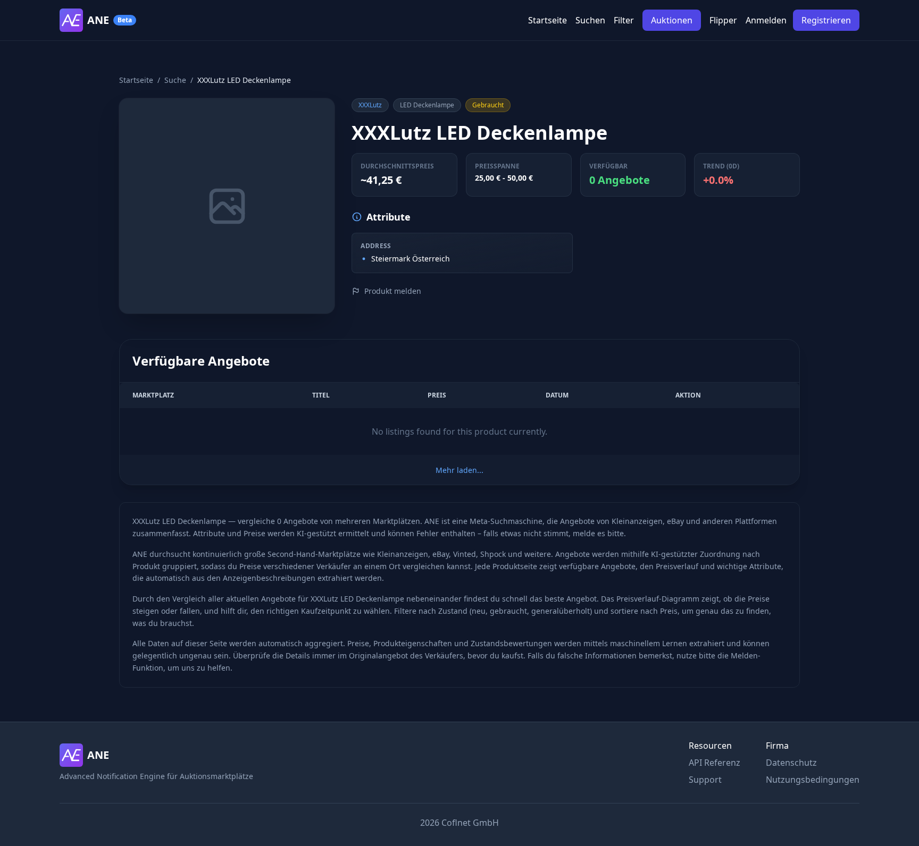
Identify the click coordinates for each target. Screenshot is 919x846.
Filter (624, 20)
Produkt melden (392, 291)
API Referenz (714, 762)
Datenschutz (791, 762)
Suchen (590, 20)
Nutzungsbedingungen (812, 779)
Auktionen (671, 20)
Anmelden (766, 20)
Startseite (547, 20)
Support (705, 779)
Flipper (723, 20)
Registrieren (826, 20)
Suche (175, 80)
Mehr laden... (459, 470)
